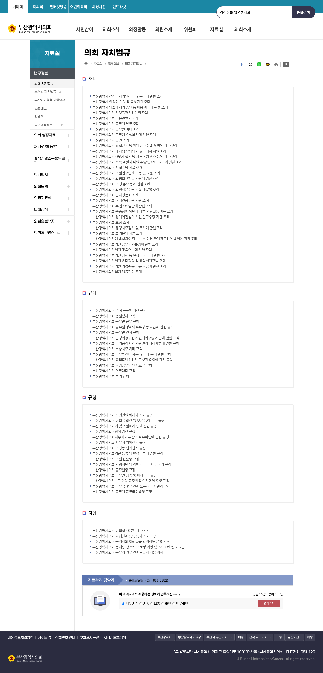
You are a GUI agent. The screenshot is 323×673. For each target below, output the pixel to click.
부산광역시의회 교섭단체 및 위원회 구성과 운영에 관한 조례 (135, 146)
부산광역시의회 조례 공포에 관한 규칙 (119, 310)
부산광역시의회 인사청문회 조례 (115, 195)
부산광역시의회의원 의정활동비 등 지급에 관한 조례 (129, 266)
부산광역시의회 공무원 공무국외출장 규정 (122, 492)
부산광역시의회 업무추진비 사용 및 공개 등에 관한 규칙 (131, 354)
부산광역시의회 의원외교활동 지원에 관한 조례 (125, 178)
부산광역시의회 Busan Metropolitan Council (30, 28)
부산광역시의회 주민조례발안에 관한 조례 (122, 206)
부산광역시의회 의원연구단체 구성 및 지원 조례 (126, 173)
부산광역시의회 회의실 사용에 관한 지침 (121, 531)
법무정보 (113, 63)
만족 (146, 603)
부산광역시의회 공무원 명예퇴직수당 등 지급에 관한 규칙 (133, 327)
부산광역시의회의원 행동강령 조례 (117, 272)
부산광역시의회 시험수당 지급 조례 (117, 168)
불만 (168, 603)
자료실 (216, 29)
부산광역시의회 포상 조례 (110, 222)
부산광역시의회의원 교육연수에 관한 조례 (122, 250)
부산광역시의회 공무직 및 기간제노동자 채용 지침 (127, 552)
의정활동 (137, 29)
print (276, 64)
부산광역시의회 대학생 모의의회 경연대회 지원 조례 (129, 151)
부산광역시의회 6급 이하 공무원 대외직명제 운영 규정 (130, 481)
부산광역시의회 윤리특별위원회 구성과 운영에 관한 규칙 (132, 360)
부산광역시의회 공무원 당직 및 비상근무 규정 (124, 475)
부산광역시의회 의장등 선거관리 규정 (119, 448)
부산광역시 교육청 (189, 637)
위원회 (190, 29)
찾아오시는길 (89, 637)
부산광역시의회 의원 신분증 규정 (115, 459)
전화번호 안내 (65, 637)
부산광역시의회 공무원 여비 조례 (115, 129)
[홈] (86, 63)
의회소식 (110, 29)
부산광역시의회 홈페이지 (25, 656)
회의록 (38, 6)
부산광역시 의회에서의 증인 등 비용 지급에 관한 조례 (130, 107)
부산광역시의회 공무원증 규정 (113, 470)
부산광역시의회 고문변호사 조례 (115, 118)
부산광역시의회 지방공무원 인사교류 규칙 (122, 365)
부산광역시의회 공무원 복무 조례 (115, 124)
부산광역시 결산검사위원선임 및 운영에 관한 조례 (127, 96)
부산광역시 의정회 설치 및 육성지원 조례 (121, 102)
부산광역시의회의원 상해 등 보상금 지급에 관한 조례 (129, 255)
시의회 (18, 6)
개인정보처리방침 (20, 637)
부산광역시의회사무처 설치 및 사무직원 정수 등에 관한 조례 (135, 157)
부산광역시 (164, 637)
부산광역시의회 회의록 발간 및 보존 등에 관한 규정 (128, 420)
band (259, 64)
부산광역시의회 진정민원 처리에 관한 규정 (122, 415)
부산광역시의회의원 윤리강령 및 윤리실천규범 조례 (129, 261)
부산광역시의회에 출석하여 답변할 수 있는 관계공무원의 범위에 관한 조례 (144, 239)
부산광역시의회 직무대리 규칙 (113, 371)
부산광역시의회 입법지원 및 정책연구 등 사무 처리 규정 (131, 464)
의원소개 (163, 29)
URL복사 (286, 64)
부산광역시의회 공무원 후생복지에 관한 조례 (124, 135)
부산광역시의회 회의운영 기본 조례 (117, 233)
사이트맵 (44, 637)
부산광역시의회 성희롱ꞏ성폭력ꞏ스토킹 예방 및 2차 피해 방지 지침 (138, 547)
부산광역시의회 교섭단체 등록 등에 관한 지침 (124, 536)
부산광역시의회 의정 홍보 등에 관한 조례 (121, 184)
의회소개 (242, 29)
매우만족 (132, 603)
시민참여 (84, 29)
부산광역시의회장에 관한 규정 (113, 431)
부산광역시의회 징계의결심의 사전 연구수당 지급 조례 (131, 217)
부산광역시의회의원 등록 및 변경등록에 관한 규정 (127, 453)
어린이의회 (78, 6)
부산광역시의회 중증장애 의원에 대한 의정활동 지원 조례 (133, 211)
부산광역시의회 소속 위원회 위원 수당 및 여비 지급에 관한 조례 (137, 162)
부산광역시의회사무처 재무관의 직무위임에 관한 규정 (130, 437)
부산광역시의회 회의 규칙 (110, 376)
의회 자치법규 (133, 63)
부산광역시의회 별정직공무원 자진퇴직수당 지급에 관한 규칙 (135, 338)
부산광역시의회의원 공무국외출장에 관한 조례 (125, 244)
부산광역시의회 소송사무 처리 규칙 (117, 349)
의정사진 (99, 6)
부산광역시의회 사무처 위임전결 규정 (119, 442)
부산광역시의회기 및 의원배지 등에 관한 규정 (124, 426)
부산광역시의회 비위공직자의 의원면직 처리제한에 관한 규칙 (135, 343)
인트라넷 (119, 6)
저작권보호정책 (114, 637)
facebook (242, 64)
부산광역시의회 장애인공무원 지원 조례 (120, 200)
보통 (157, 603)
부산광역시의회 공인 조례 (110, 140)
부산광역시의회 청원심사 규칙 (113, 316)
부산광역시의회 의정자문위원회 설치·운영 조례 (125, 189)
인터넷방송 (58, 6)
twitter (250, 64)
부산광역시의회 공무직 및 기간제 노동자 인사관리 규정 (131, 486)
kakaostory (268, 64)
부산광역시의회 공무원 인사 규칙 (115, 332)
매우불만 (182, 603)
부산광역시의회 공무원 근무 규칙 (115, 321)
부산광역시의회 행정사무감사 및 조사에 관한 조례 (127, 228)
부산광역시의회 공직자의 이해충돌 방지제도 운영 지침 (131, 541)
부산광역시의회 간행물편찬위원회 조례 (120, 113)
